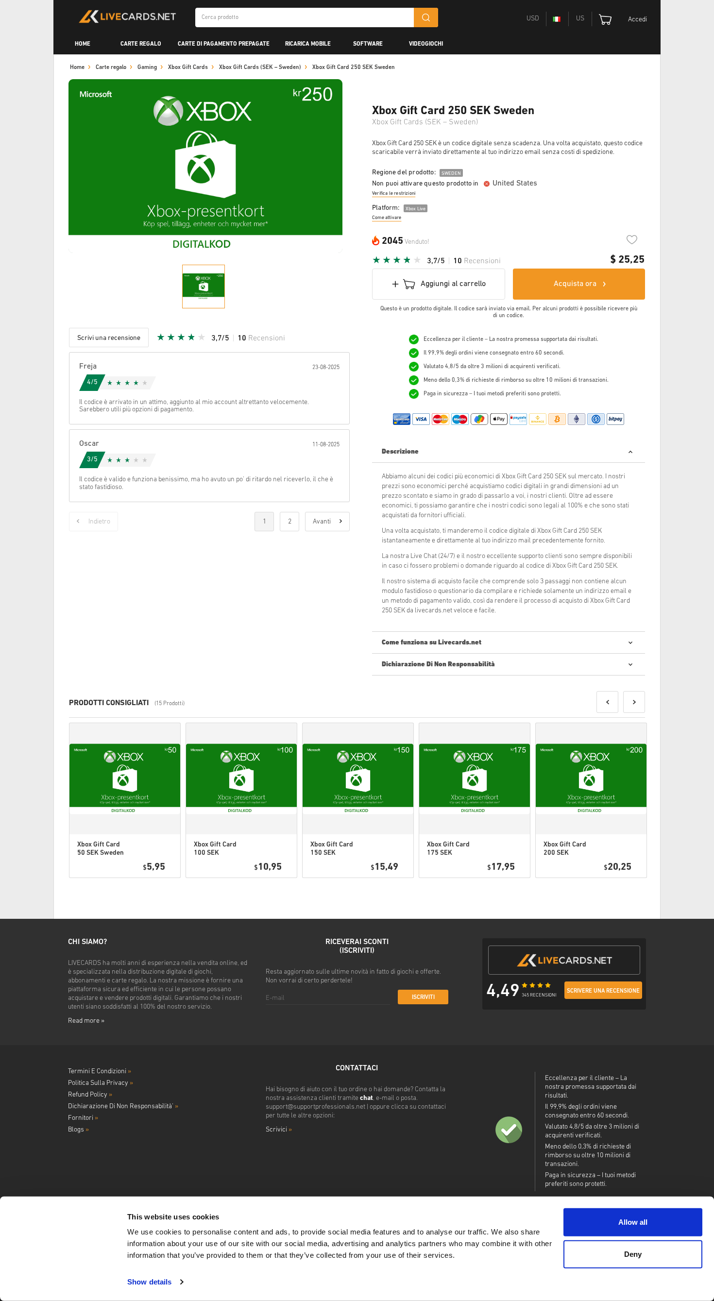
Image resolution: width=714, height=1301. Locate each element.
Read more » (86, 1021)
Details (145, 890)
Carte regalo (140, 44)
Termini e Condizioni (99, 1071)
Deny (633, 1254)
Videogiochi (426, 44)
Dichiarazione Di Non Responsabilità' (123, 1106)
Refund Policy (90, 1094)
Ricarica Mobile (308, 44)
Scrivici (279, 1129)
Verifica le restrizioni (393, 193)
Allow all (632, 1222)
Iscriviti (423, 997)
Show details (149, 1282)
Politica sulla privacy (100, 1083)
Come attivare (386, 217)
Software (368, 44)
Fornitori (83, 1118)
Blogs (78, 1129)
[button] (607, 702)
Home (82, 44)
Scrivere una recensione (603, 991)
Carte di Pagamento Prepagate (224, 44)
